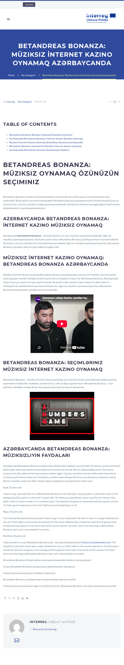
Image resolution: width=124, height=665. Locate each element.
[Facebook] (5, 598)
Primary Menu (8, 19)
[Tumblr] (18, 598)
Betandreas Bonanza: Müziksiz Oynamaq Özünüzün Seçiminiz (40, 134)
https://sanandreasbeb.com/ (96, 542)
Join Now (29, 4)
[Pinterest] (14, 598)
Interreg (10, 101)
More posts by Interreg (45, 629)
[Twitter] (9, 598)
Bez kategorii (25, 101)
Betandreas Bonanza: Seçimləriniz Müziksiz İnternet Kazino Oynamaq (45, 146)
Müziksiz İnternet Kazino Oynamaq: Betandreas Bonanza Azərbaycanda (46, 142)
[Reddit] (27, 598)
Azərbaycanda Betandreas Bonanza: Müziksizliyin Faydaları (39, 149)
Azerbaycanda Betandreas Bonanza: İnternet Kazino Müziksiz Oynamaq (46, 138)
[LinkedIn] (22, 598)
